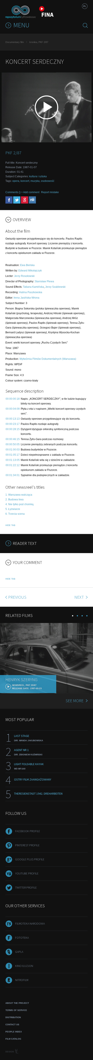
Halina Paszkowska (30, 292)
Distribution (13, 1017)
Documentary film (14, 42)
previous (17, 597)
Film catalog (13, 1039)
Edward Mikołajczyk (30, 270)
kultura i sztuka (38, 176)
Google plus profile (29, 859)
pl (84, 6)
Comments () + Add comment (22, 192)
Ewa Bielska (27, 265)
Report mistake (50, 192)
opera (15, 180)
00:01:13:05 (13, 460)
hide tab (10, 525)
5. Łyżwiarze (12, 509)
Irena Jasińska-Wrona (26, 297)
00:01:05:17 (13, 454)
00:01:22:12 (13, 465)
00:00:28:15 (13, 429)
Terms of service (16, 1010)
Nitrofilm (21, 980)
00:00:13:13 (13, 418)
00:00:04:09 (13, 408)
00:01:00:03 (13, 449)
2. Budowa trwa (14, 499)
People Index (13, 1031)
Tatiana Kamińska (33, 286)
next (79, 597)
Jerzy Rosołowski (24, 276)
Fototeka (22, 938)
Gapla (19, 952)
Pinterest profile (27, 845)
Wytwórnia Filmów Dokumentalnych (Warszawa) (47, 358)
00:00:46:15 (13, 439)
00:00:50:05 (13, 444)
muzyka (35, 180)
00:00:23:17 (13, 424)
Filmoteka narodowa (30, 923)
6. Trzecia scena (15, 513)
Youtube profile (26, 873)
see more (74, 700)
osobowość (47, 180)
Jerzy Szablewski (55, 286)
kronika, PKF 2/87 (38, 42)
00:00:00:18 (13, 398)
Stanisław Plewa (44, 281)
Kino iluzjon (24, 966)
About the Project (17, 1003)
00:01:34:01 (13, 475)
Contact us (12, 1024)
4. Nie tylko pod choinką (19, 504)
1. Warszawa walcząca (18, 494)
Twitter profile (26, 887)
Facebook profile (27, 831)
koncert (25, 180)
